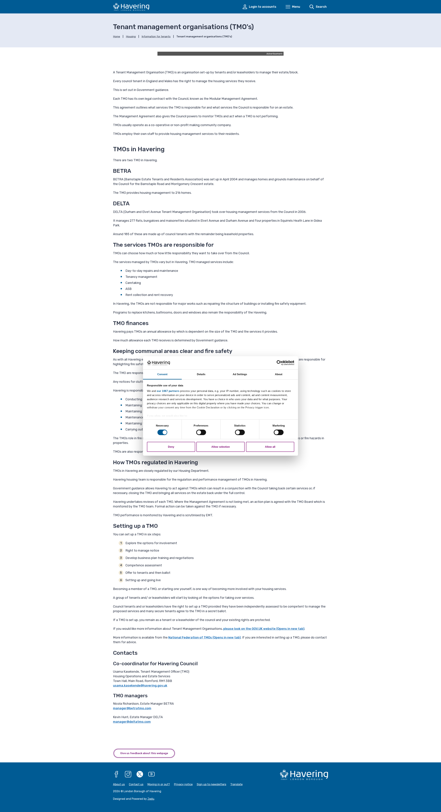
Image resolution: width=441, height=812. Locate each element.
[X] (140, 774)
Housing (131, 36)
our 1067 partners (168, 390)
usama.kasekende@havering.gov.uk (140, 685)
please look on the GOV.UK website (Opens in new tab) (263, 629)
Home (116, 36)
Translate (236, 784)
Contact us (136, 784)
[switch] (201, 432)
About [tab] (279, 374)
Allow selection (220, 446)
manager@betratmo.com (132, 708)
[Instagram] (128, 774)
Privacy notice (183, 784)
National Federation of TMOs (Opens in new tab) (204, 637)
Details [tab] (201, 374)
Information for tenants (156, 36)
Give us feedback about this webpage (144, 753)
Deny (171, 446)
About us (119, 784)
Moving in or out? (158, 784)
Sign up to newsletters (211, 784)
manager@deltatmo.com (132, 722)
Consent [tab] (162, 374)
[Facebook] (116, 774)
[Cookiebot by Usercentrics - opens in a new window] (279, 362)
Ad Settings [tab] (240, 374)
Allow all (270, 446)
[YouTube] (151, 774)
